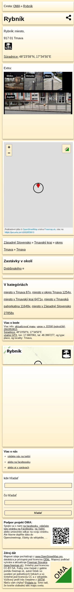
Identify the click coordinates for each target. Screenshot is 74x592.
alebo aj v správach (18, 467)
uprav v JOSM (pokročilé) (51, 326)
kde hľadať (11, 478)
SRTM (41, 579)
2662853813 (10, 329)
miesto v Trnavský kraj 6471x (23, 299)
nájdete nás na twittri (19, 456)
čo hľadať (10, 495)
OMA (16, 6)
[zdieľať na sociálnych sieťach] (68, 18)
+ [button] (9, 147)
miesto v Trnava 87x (17, 292)
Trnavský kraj (43, 242)
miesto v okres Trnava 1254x (51, 292)
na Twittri (40, 528)
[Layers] (66, 148)
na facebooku (30, 526)
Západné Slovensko (17, 242)
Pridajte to (30, 582)
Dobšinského (13, 268)
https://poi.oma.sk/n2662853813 (19, 232)
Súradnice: (11, 56)
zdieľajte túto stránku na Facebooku (26, 527)
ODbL (46, 559)
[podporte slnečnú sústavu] (38, 113)
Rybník (28, 6)
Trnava (21, 249)
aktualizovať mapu (25, 326)
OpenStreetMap (30, 229)
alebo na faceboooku (19, 462)
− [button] (9, 153)
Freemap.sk (50, 229)
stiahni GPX (10, 335)
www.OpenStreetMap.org (48, 556)
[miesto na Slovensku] (9, 46)
